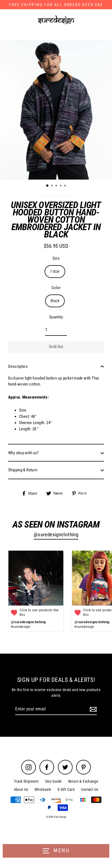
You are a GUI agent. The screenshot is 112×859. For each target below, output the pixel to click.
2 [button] (52, 186)
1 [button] (47, 185)
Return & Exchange (83, 781)
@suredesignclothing (56, 535)
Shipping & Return (23, 470)
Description (17, 366)
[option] (56, 110)
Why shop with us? (23, 452)
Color (56, 287)
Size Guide (53, 781)
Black (55, 301)
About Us (21, 789)
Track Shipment (26, 781)
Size (56, 258)
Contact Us (89, 789)
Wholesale (43, 789)
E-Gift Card (66, 789)
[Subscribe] (92, 709)
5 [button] (65, 186)
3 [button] (56, 186)
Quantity (56, 317)
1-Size (55, 271)
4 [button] (61, 186)
